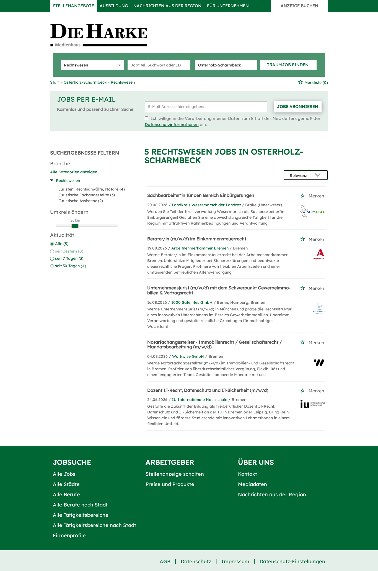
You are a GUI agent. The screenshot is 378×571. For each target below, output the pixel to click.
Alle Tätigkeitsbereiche (80, 515)
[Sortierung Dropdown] (319, 175)
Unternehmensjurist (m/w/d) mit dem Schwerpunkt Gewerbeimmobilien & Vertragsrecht (219, 290)
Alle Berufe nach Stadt (80, 504)
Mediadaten (252, 484)
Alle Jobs (64, 474)
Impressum (235, 561)
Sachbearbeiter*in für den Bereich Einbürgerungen (200, 195)
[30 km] (75, 226)
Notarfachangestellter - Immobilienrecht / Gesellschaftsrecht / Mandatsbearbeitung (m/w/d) (214, 344)
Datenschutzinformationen (172, 124)
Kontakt (247, 474)
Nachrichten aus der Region (167, 5)
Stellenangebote (73, 5)
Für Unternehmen (228, 5)
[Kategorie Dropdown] (118, 65)
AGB (165, 561)
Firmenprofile (69, 535)
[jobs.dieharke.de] (105, 34)
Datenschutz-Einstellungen (292, 561)
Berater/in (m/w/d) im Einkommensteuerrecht (196, 238)
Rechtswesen (68, 180)
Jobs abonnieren (297, 106)
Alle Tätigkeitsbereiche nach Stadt (94, 525)
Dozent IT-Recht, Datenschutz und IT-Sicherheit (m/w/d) (207, 390)
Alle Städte (66, 484)
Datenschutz (196, 561)
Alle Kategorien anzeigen (73, 171)
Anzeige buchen (299, 5)
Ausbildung (114, 5)
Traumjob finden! (288, 64)
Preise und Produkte (170, 484)
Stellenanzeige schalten (175, 474)
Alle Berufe (66, 494)
